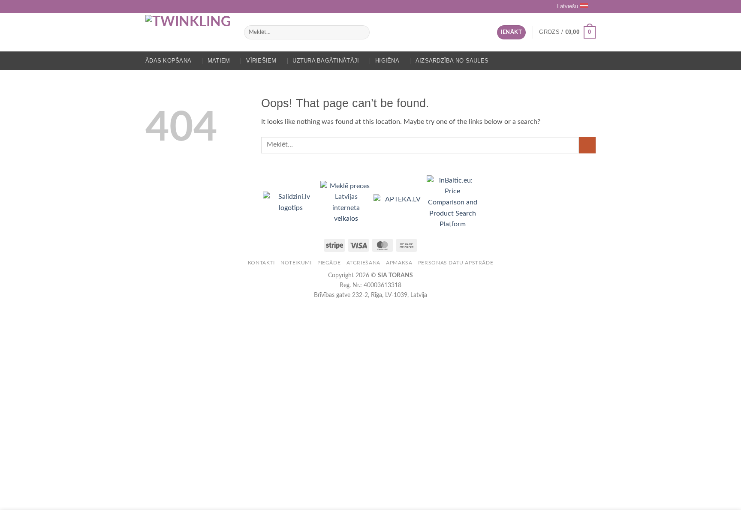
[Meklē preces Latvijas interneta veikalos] (347, 202)
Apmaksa (399, 262)
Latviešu (567, 6)
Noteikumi (296, 262)
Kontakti (261, 262)
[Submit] (361, 32)
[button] (511, 32)
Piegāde (328, 262)
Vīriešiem (261, 60)
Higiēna (387, 60)
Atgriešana (363, 262)
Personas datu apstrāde (455, 262)
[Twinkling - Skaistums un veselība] (188, 32)
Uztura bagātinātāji (325, 60)
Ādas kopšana (168, 60)
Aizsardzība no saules (452, 60)
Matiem (219, 60)
